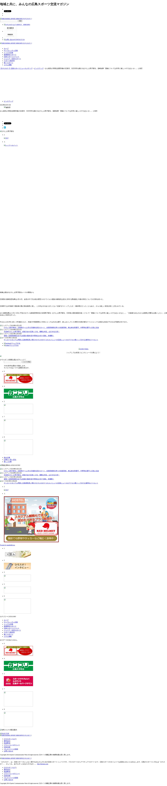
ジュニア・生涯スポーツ (12, 59)
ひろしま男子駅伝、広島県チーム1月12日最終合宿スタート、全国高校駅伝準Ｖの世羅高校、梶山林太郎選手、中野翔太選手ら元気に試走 (51, 327)
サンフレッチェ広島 (11, 50)
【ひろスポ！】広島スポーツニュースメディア (16, 68)
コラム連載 (8, 65)
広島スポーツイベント (11, 57)
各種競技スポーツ (10, 54)
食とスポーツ (8, 63)
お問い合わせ (8, 751)
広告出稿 (7, 747)
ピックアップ (8, 101)
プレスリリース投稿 (11, 749)
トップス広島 (8, 52)
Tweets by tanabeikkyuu (7, 545)
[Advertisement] (83, 84)
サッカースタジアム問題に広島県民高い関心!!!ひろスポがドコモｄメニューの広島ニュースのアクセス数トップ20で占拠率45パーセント (51, 340)
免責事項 (7, 743)
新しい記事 (8, 461)
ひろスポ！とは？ (10, 739)
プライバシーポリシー (11, 745)
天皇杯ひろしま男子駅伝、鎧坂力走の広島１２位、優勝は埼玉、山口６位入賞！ (32, 331)
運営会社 (7, 741)
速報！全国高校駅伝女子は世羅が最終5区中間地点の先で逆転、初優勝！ (29, 336)
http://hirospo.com (42, 764)
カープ (6, 48)
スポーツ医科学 (9, 61)
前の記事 (7, 457)
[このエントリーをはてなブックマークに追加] (5, 128)
